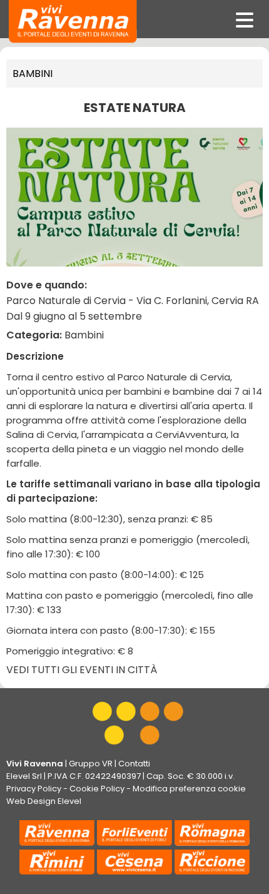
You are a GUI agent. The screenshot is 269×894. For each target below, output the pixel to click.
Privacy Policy (33, 789)
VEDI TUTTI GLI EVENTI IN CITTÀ (81, 670)
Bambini (33, 73)
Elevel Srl (24, 776)
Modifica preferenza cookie (189, 789)
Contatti (134, 764)
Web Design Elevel (43, 801)
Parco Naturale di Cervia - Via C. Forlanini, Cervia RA (132, 300)
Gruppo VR (91, 764)
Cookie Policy (96, 789)
